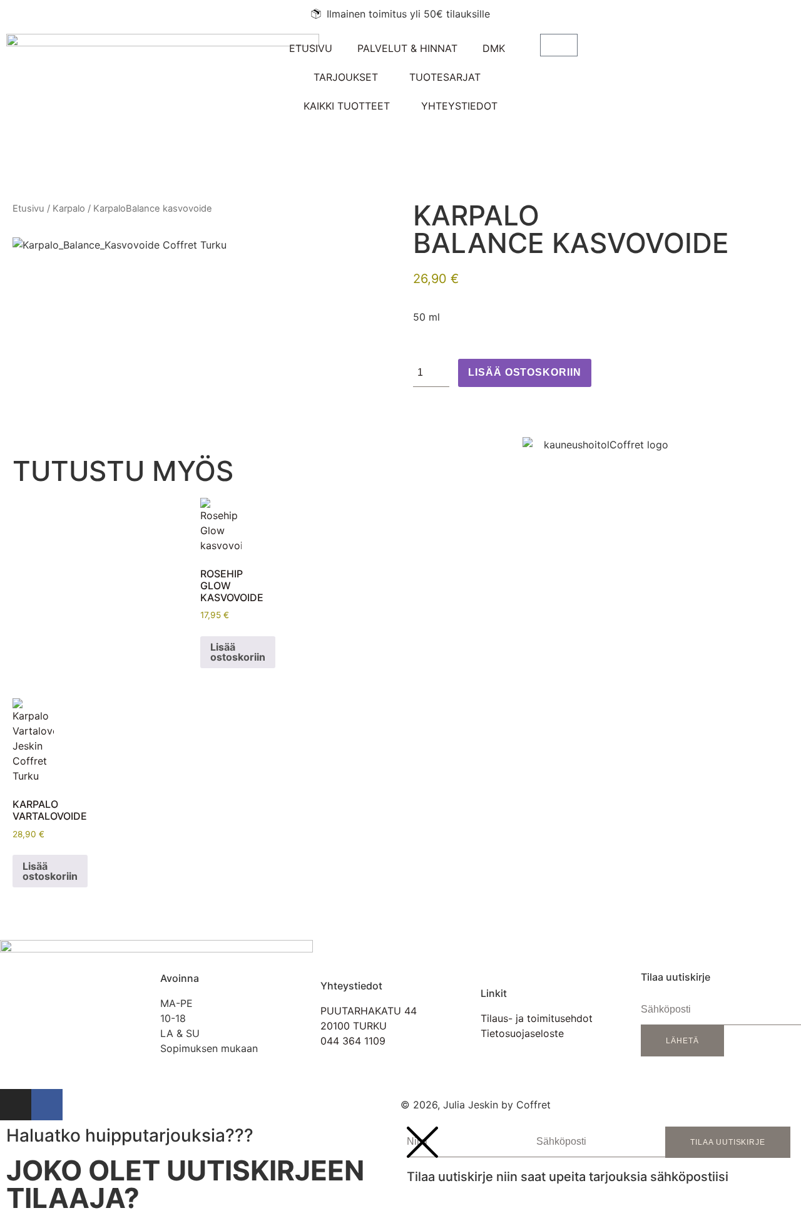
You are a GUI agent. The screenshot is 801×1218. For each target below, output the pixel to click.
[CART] (559, 45)
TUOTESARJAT (445, 77)
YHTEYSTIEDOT (459, 106)
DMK (493, 48)
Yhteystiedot (351, 985)
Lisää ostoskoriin (524, 372)
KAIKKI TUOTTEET (347, 106)
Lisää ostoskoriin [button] (237, 652)
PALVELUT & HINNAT (407, 48)
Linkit (494, 993)
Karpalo (69, 208)
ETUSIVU (310, 48)
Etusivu (28, 208)
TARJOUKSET (346, 77)
